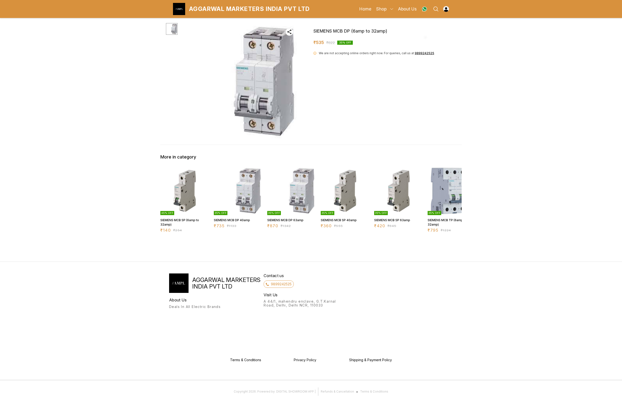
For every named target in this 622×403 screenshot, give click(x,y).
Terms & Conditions (374, 391)
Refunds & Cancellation (337, 391)
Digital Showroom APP (295, 391)
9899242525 (424, 53)
